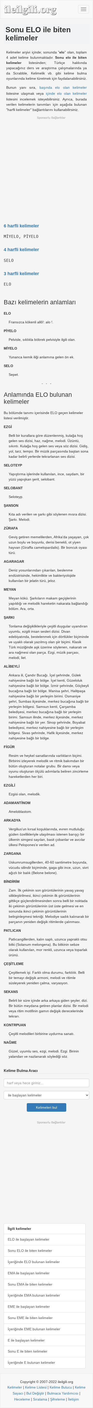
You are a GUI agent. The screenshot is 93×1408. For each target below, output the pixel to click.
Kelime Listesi (36, 1387)
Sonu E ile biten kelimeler (27, 1351)
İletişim (73, 1399)
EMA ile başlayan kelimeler (29, 1273)
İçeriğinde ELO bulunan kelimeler (34, 1262)
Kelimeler (14, 1387)
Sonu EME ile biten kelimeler (30, 1318)
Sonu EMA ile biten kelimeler (30, 1284)
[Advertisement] (46, 166)
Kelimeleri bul (46, 1107)
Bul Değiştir (35, 1393)
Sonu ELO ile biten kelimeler (30, 1251)
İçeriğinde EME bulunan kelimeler (34, 1329)
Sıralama (40, 1399)
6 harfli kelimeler (21, 225)
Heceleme (22, 1399)
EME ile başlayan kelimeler (29, 1307)
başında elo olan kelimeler (63, 87)
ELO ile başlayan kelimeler (28, 1239)
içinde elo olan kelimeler (66, 93)
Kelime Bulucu (61, 1387)
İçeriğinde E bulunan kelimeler (31, 1363)
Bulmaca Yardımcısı (62, 1393)
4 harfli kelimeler (21, 249)
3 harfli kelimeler (21, 273)
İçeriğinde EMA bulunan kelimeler (34, 1295)
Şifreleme (57, 1399)
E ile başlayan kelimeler (26, 1340)
